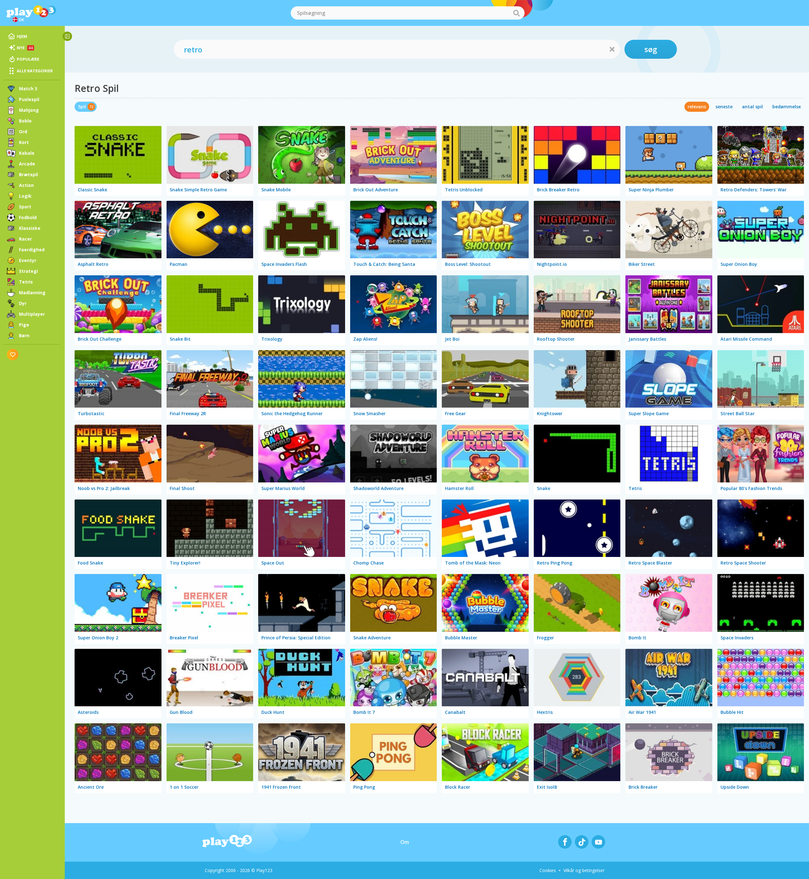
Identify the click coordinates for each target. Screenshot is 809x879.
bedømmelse (786, 107)
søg (650, 49)
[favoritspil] (13, 354)
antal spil (752, 107)
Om (404, 842)
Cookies (547, 870)
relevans (697, 107)
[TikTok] (581, 842)
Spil (82, 107)
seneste (724, 107)
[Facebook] (565, 842)
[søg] (516, 13)
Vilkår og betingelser (584, 870)
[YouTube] (598, 842)
